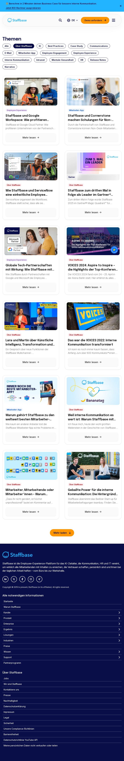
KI (40, 46)
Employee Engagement (54, 53)
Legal (6, 717)
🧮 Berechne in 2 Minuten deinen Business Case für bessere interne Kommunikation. (51, 3)
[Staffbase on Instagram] (31, 579)
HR (81, 60)
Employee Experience (84, 53)
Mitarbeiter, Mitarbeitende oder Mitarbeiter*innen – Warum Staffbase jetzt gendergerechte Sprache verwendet (30, 493)
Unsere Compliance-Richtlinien (19, 728)
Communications (99, 46)
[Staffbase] (17, 20)
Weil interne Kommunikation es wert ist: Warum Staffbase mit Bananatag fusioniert (91, 418)
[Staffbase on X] (14, 579)
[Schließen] (121, 6)
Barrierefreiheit (11, 734)
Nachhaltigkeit (11, 700)
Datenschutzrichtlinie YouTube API (21, 740)
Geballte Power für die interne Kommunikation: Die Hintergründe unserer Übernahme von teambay (93, 493)
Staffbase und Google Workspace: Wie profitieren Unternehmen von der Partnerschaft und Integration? (29, 118)
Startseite (8, 601)
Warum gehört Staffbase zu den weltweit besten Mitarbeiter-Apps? (30, 418)
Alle (7, 46)
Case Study (76, 46)
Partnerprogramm (12, 663)
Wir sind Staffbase (13, 684)
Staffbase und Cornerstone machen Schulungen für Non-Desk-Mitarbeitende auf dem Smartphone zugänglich (89, 118)
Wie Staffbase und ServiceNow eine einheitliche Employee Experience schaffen (29, 193)
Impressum (9, 712)
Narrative (10, 67)
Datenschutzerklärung (15, 706)
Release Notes (98, 60)
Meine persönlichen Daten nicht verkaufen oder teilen (31, 745)
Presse (7, 695)
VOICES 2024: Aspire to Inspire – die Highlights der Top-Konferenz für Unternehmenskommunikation (93, 268)
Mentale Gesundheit (62, 60)
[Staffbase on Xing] (39, 579)
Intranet (40, 60)
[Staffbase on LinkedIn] (5, 579)
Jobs (6, 678)
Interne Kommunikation (17, 60)
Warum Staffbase (12, 607)
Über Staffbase (24, 46)
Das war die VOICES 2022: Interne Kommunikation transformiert (92, 342)
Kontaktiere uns (11, 689)
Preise (7, 646)
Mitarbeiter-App (26, 53)
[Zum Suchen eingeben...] (60, 20)
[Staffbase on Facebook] (22, 579)
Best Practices (56, 46)
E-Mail (8, 53)
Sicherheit (9, 723)
